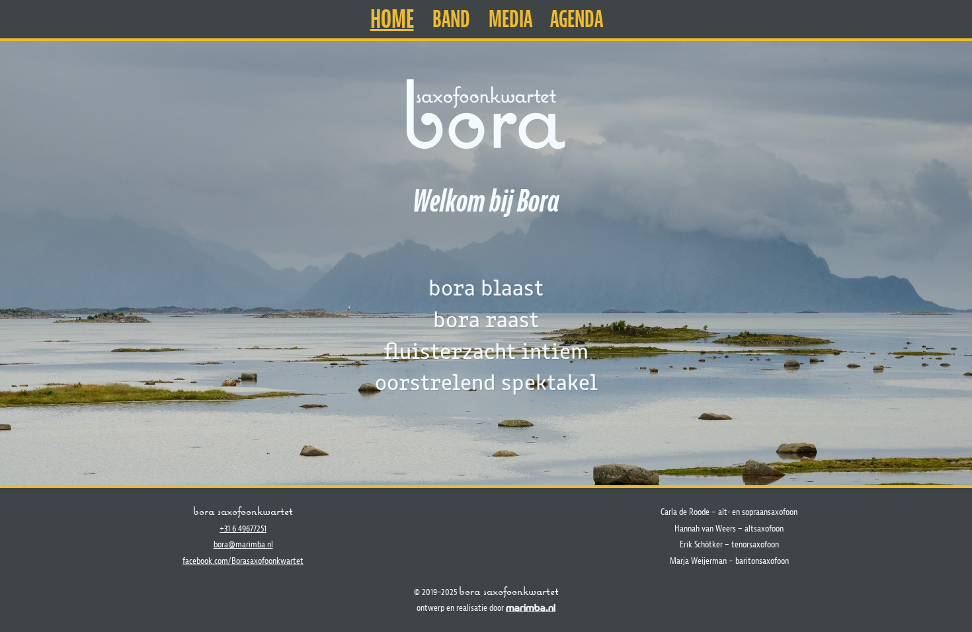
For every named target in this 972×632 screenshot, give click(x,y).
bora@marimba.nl (243, 544)
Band (451, 19)
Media (510, 19)
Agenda (576, 19)
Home (392, 19)
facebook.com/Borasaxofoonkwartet (243, 561)
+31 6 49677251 (243, 528)
